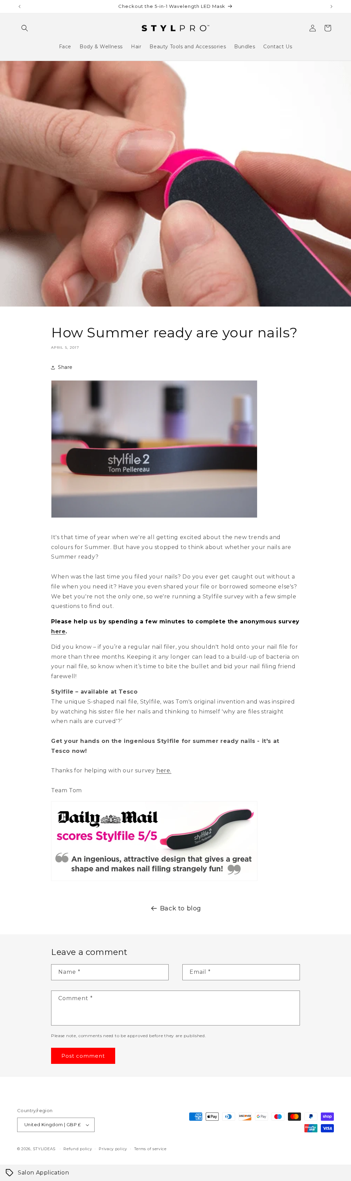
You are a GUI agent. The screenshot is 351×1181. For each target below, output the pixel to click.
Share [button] (65, 367)
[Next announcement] (331, 6)
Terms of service (150, 1148)
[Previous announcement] (19, 6)
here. (163, 770)
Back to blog (180, 908)
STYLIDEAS (44, 1148)
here (58, 631)
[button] (24, 28)
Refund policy (77, 1148)
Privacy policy (113, 1148)
